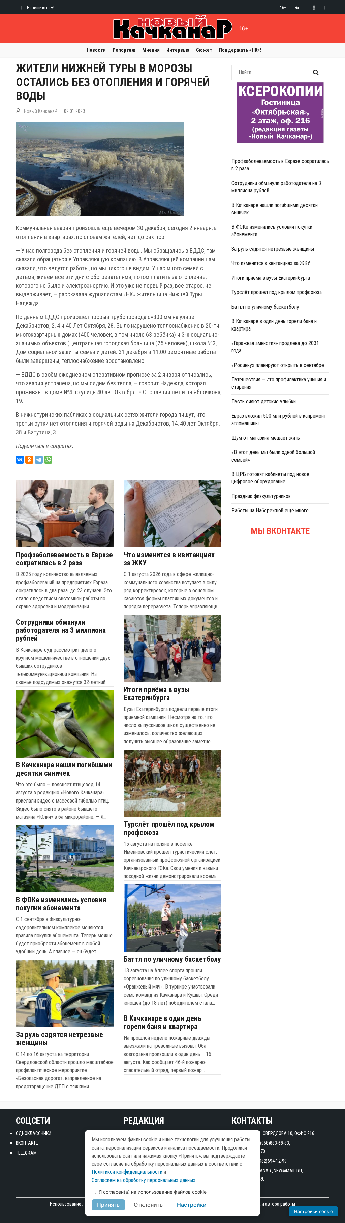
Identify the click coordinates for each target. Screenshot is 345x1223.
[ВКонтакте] (20, 460)
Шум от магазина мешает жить (265, 438)
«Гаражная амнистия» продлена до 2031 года (275, 347)
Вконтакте (27, 1143)
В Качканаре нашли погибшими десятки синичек (64, 769)
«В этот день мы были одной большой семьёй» (273, 456)
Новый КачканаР (40, 111)
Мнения (151, 50)
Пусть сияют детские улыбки (263, 401)
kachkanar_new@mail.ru (274, 1170)
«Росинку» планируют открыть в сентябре (277, 365)
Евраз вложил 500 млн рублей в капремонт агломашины (278, 420)
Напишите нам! (40, 7)
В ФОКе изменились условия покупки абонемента (61, 904)
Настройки (192, 1204)
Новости (96, 50)
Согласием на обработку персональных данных (143, 1180)
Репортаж (124, 50)
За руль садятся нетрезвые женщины (59, 1039)
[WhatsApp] (48, 460)
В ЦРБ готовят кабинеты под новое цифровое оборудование (270, 478)
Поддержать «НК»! (240, 50)
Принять (108, 1204)
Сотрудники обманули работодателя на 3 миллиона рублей (61, 630)
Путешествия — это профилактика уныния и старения (278, 383)
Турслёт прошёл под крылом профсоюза (169, 828)
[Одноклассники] (29, 460)
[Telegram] (39, 460)
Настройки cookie (313, 1211)
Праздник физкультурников (261, 496)
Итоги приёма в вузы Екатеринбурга (156, 694)
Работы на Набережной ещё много (270, 510)
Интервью (177, 50)
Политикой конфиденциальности (127, 1172)
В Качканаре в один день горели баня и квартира (162, 1022)
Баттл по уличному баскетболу (172, 959)
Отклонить (148, 1204)
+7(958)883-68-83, (272, 1143)
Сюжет (204, 50)
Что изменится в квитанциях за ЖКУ (169, 559)
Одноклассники (33, 1133)
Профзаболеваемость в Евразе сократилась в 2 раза (64, 559)
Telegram (26, 1153)
